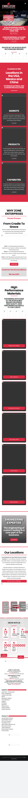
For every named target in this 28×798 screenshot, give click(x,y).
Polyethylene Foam (6, 722)
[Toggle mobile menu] (25, 3)
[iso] (14, 744)
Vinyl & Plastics (5, 730)
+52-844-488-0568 (16, 684)
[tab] (14, 218)
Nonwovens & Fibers (6, 726)
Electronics (4, 704)
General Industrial (6, 707)
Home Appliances (6, 699)
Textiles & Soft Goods (7, 695)
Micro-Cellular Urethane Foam (8, 724)
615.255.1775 (11, 679)
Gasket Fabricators (6, 709)
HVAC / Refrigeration (6, 693)
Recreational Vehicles (6, 698)
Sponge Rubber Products (7, 718)
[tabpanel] (14, 244)
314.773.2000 (11, 673)
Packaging (4, 703)
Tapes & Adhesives (6, 727)
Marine (3, 696)
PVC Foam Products (6, 721)
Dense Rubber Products (7, 719)
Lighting (3, 701)
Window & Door (5, 706)
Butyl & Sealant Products (7, 729)
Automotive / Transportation (8, 692)
